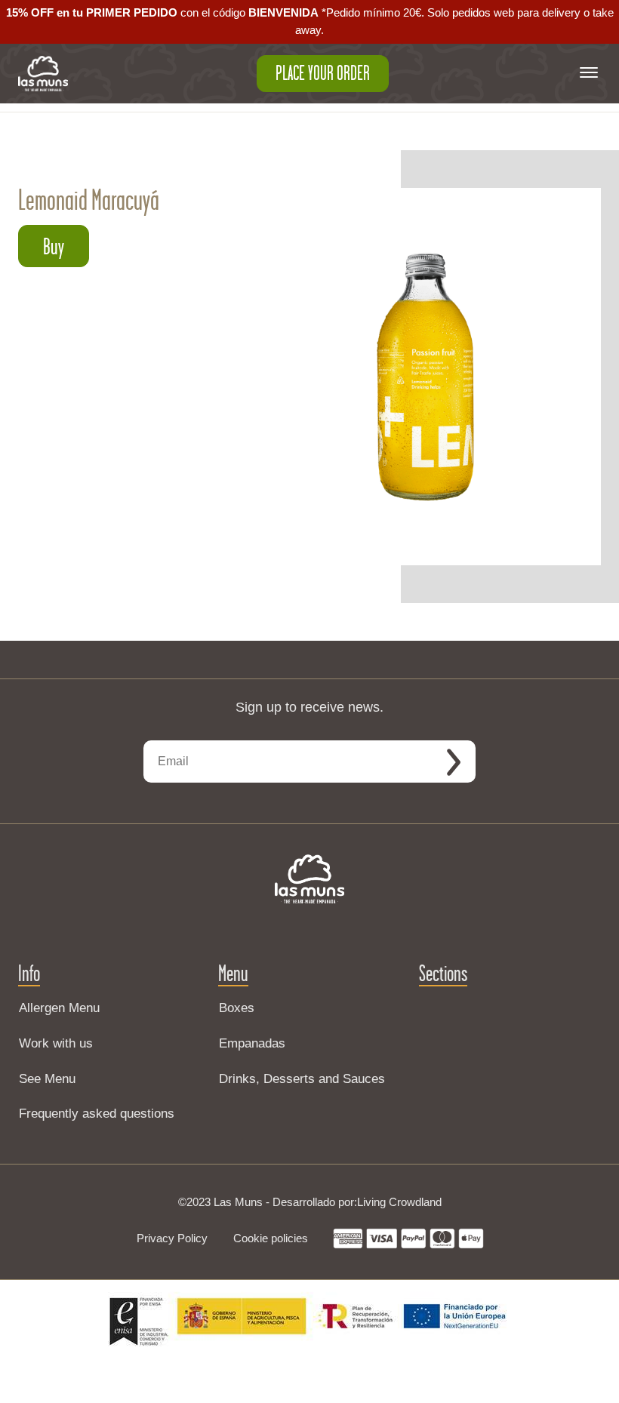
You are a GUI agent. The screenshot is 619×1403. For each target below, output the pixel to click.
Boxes (236, 1008)
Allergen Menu (59, 1008)
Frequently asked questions (96, 1113)
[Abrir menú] (589, 73)
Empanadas (252, 1043)
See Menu (47, 1079)
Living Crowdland (399, 1201)
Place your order (323, 73)
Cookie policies (270, 1238)
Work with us (56, 1043)
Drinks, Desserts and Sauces (302, 1079)
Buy (53, 246)
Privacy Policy (172, 1238)
